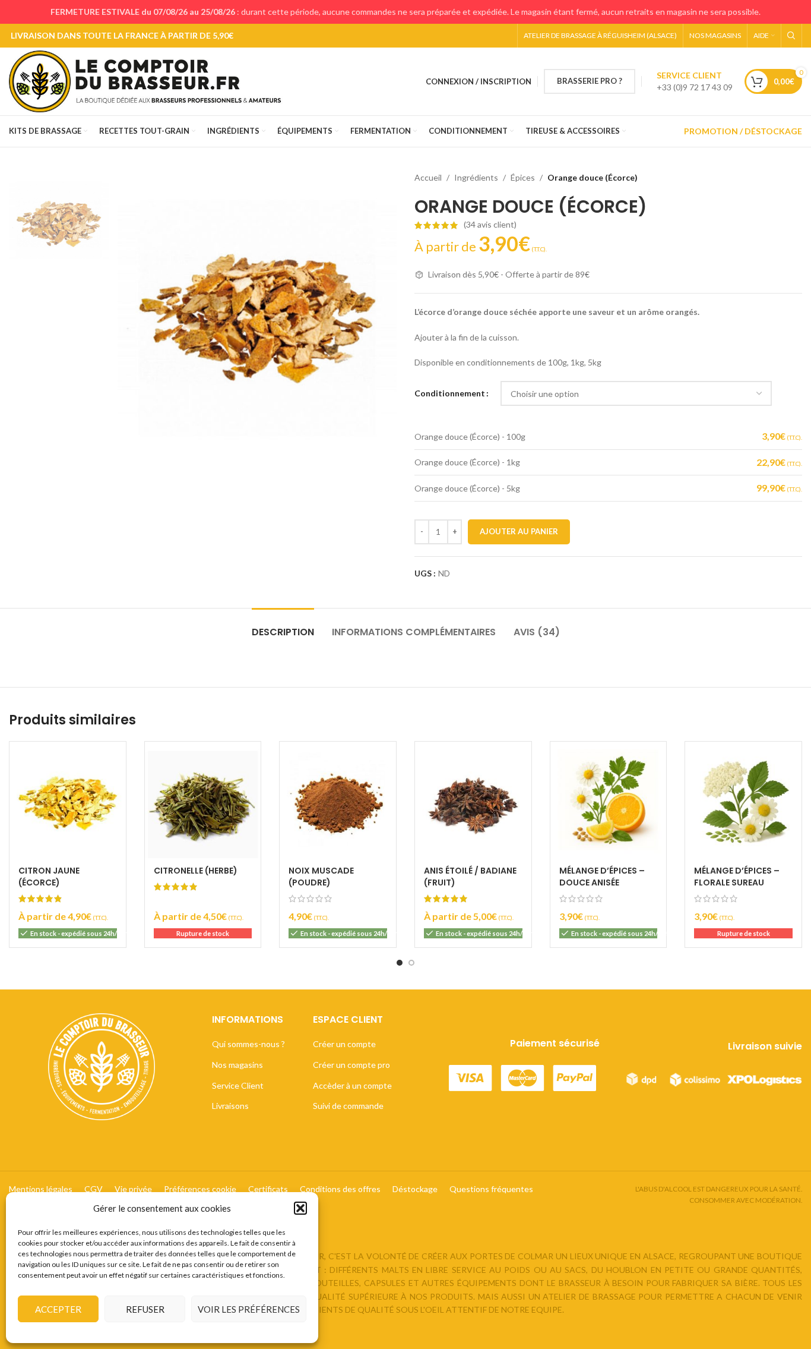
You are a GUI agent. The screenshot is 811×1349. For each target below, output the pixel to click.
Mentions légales (40, 1189)
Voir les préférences (249, 1309)
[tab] (283, 626)
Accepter (58, 1309)
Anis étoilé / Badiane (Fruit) (470, 876)
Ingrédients (476, 177)
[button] (300, 1208)
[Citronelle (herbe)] (203, 800)
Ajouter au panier (519, 531)
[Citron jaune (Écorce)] (67, 800)
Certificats (268, 1189)
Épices (523, 177)
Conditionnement (449, 393)
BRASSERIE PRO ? (589, 81)
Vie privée (133, 1189)
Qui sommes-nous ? (248, 1044)
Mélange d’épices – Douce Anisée (602, 876)
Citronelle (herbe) (195, 871)
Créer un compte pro (351, 1065)
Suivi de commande (348, 1106)
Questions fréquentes (491, 1189)
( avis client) (490, 225)
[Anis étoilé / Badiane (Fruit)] (473, 800)
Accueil (428, 177)
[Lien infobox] (695, 81)
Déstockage (415, 1189)
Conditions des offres (340, 1189)
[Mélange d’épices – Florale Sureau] (743, 800)
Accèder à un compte (352, 1085)
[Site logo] (150, 80)
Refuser (145, 1309)
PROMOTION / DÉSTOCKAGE (743, 131)
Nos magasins (237, 1065)
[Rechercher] (791, 36)
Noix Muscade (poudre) (321, 876)
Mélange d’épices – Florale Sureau (737, 876)
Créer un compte (344, 1044)
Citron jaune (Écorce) (49, 876)
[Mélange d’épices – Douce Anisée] (608, 800)
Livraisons (230, 1106)
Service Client (238, 1085)
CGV (93, 1189)
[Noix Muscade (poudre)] (338, 800)
